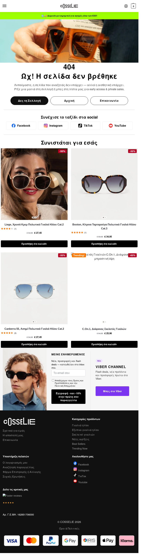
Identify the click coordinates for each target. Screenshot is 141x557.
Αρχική (69, 101)
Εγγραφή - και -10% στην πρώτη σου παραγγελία (68, 396)
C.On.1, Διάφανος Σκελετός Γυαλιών (104, 328)
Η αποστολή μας (13, 435)
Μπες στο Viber (112, 391)
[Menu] (8, 6)
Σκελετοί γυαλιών (83, 434)
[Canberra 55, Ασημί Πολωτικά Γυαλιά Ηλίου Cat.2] (34, 288)
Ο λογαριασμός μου (15, 462)
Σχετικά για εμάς (14, 430)
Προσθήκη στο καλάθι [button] (34, 243)
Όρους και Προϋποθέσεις (69, 382)
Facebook (83, 464)
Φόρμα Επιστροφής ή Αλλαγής (22, 472)
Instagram (83, 469)
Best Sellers (78, 443)
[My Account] (126, 6)
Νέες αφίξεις (80, 439)
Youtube (82, 481)
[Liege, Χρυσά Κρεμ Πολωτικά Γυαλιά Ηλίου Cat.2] (34, 184)
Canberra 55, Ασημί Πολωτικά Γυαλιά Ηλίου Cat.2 (34, 328)
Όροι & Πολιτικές (69, 528)
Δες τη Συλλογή (29, 101)
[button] (133, 6)
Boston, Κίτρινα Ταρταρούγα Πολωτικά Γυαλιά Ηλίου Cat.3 (104, 226)
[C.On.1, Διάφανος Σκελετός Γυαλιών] (104, 288)
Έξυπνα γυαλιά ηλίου (85, 430)
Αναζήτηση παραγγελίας (18, 467)
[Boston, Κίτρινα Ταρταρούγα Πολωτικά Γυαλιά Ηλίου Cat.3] (104, 184)
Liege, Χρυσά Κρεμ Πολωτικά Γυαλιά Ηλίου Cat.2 (34, 224)
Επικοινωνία (109, 101)
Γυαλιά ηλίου (80, 425)
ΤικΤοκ (82, 476)
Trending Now (80, 448)
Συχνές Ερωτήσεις (14, 476)
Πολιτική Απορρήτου (65, 385)
